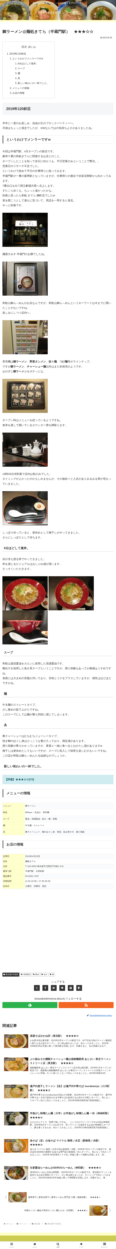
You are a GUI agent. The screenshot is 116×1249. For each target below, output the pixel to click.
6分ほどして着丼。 (28, 63)
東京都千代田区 (12, 974)
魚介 (45, 974)
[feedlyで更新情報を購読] (29, 1005)
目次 (24, 46)
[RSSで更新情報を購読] (86, 1005)
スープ (21, 68)
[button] (79, 988)
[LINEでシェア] (62, 988)
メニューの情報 (20, 88)
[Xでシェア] (37, 988)
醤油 (37, 974)
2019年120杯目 (17, 53)
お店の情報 (18, 93)
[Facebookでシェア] (45, 988)
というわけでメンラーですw (27, 58)
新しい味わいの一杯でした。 (33, 83)
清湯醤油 (27, 974)
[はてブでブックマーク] (54, 988)
